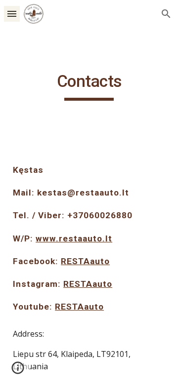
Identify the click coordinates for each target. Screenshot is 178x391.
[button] (12, 13)
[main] (89, 86)
